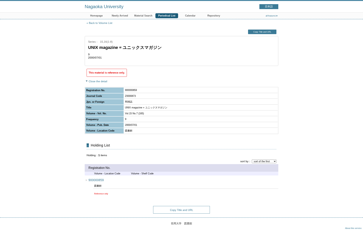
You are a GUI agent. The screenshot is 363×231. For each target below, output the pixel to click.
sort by (244, 161)
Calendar (190, 15)
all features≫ (272, 16)
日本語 (269, 6)
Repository (213, 15)
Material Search (143, 15)
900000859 (96, 180)
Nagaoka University (104, 6)
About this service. (353, 228)
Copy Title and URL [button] (262, 32)
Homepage (96, 15)
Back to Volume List (100, 22)
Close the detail (98, 81)
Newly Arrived (120, 15)
